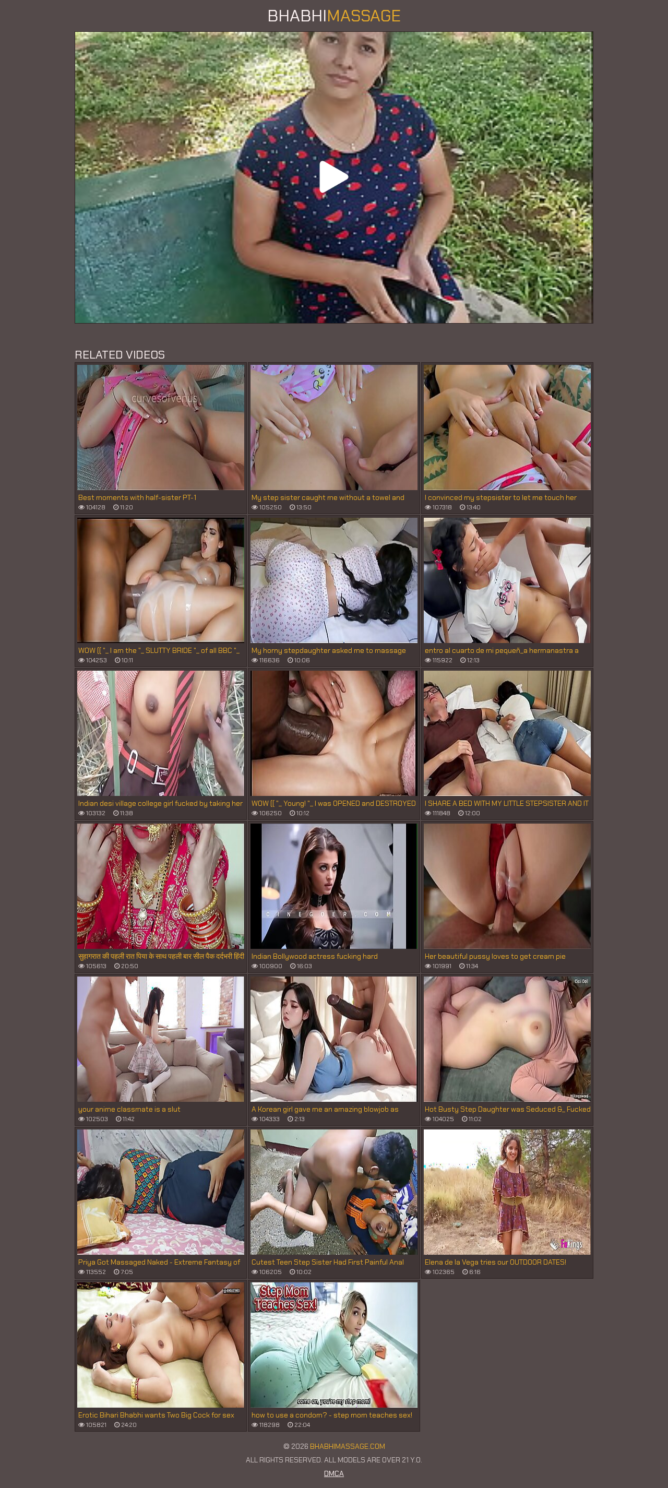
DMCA (334, 1473)
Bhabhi (334, 15)
